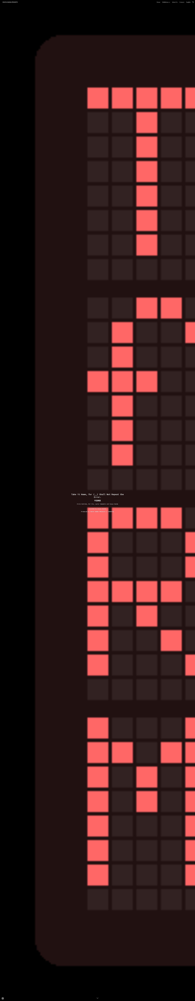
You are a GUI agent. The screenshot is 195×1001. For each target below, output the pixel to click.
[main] (97, 502)
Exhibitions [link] (165, 2)
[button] (193, 2)
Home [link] (158, 2)
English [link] (188, 2)
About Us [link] (174, 2)
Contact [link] (181, 2)
